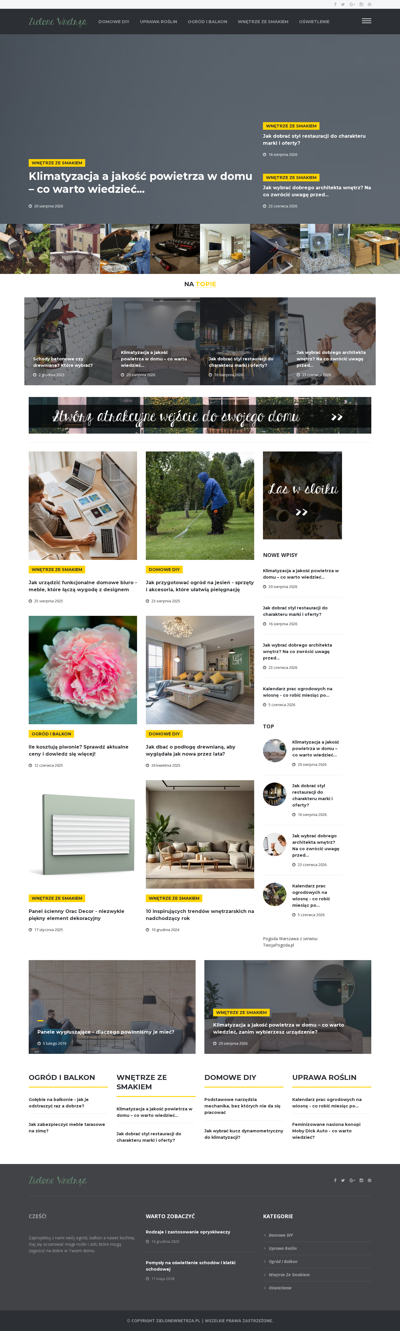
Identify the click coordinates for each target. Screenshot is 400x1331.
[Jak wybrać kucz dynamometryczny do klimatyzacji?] (175, 248)
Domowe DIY (113, 21)
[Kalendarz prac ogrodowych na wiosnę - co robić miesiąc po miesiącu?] (25, 248)
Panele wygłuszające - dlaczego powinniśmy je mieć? (105, 1032)
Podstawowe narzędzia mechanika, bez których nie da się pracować (242, 1106)
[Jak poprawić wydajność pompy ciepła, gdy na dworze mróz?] (325, 248)
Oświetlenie (314, 21)
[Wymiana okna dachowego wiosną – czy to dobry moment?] (275, 248)
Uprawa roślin (158, 21)
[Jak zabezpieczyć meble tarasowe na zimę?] (375, 248)
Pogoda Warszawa (281, 938)
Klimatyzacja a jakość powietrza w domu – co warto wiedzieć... (140, 182)
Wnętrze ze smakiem (263, 21)
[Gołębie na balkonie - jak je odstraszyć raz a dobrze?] (75, 248)
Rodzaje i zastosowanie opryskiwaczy (188, 1232)
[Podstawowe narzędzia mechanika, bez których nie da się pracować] (125, 248)
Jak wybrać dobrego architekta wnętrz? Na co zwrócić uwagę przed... (331, 359)
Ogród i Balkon (207, 21)
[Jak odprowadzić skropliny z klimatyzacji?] (225, 248)
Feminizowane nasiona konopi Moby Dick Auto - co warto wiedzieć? (326, 1131)
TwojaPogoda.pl (278, 945)
